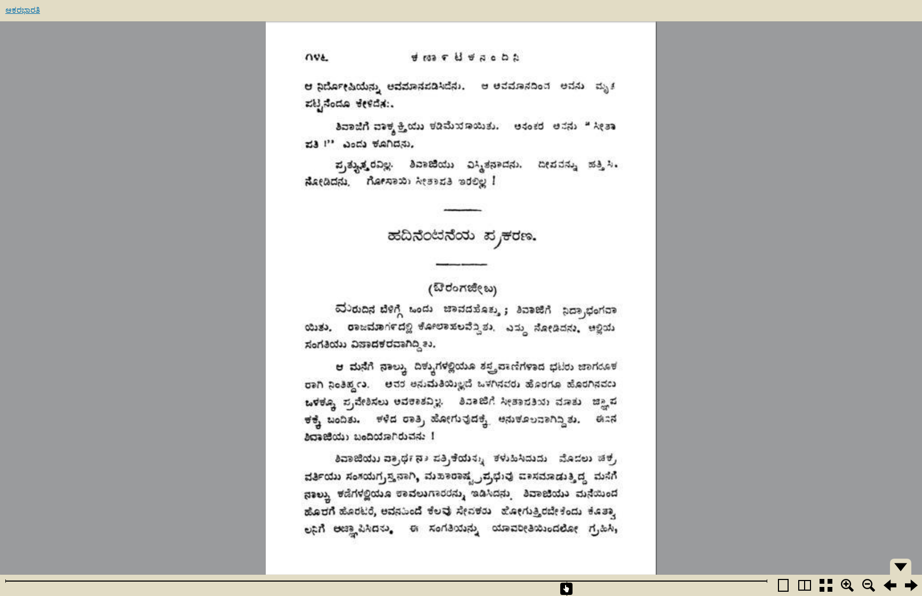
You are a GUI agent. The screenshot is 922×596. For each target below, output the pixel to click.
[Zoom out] (868, 585)
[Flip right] (911, 585)
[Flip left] (890, 585)
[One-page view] (783, 585)
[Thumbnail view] (826, 585)
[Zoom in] (847, 585)
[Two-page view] (804, 585)
